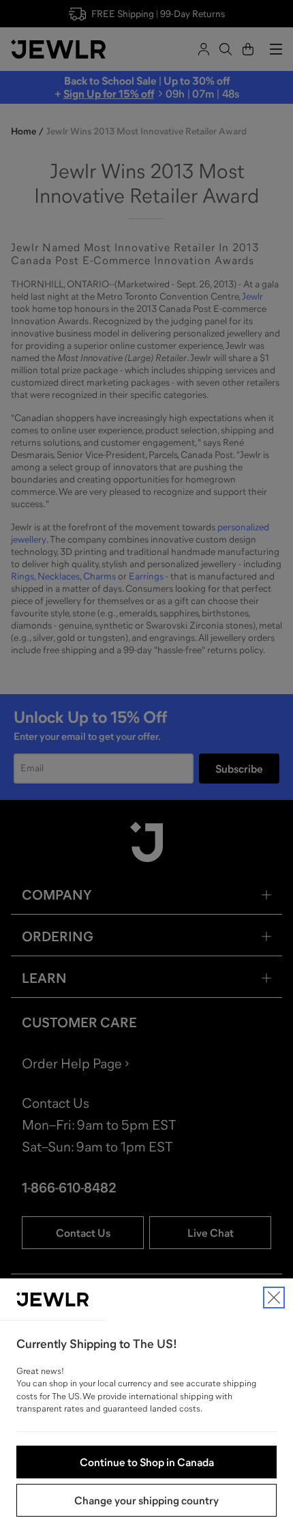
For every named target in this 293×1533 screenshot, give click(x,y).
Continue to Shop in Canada (147, 1462)
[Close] (274, 1297)
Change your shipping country (146, 1500)
